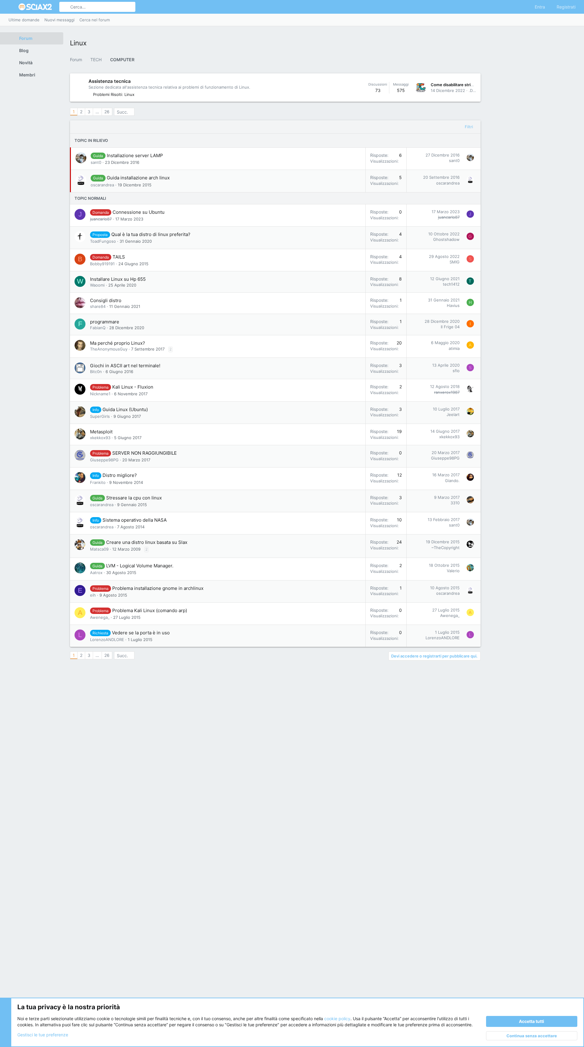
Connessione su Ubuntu (139, 212)
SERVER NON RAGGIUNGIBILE (144, 453)
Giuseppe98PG (104, 459)
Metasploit (101, 432)
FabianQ (98, 327)
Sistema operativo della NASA (135, 520)
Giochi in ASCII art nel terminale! (125, 365)
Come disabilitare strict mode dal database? (472, 84)
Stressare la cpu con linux (134, 498)
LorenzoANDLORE (107, 639)
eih (93, 595)
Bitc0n (96, 371)
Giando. (452, 480)
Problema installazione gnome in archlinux (157, 588)
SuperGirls (100, 416)
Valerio (453, 570)
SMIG (455, 261)
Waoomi (97, 285)
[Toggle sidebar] (574, 20)
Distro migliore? (120, 475)
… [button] (97, 111)
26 (106, 111)
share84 (98, 306)
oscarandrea (102, 184)
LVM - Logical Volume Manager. (139, 566)
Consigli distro (105, 300)
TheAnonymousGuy (108, 349)
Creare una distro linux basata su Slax (146, 542)
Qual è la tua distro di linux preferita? (150, 234)
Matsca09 (99, 549)
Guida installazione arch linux (138, 178)
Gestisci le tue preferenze (42, 1034)
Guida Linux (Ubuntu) (125, 409)
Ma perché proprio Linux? (117, 343)
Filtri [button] (469, 126)
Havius (453, 305)
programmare (104, 322)
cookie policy (337, 1018)
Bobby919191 (102, 263)
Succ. (122, 112)
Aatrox (96, 572)
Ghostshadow (446, 239)
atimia (454, 348)
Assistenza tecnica (110, 81)
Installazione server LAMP (135, 155)
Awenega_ (99, 617)
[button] (11, 7)
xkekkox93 (100, 437)
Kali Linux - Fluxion (132, 387)
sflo (456, 370)
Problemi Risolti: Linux (113, 94)
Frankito (98, 482)
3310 (455, 502)
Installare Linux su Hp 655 (118, 279)
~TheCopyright (445, 547)
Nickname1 (100, 393)
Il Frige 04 (450, 326)
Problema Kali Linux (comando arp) (149, 610)
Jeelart (453, 414)
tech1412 (451, 284)
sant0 (96, 162)
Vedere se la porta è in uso (141, 633)
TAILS (119, 257)
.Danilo (475, 90)
